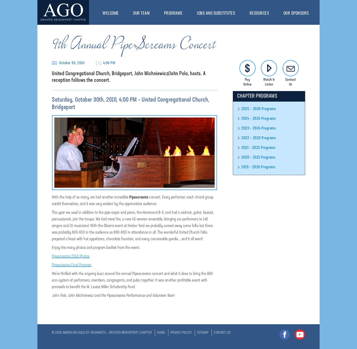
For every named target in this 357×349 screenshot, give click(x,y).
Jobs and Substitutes (216, 13)
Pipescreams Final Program (72, 265)
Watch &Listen (269, 82)
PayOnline (247, 82)
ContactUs (290, 82)
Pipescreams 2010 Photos (71, 256)
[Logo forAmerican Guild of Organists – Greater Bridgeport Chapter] (63, 12)
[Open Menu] (121, 13)
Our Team (141, 13)
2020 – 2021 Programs (258, 158)
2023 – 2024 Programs (258, 128)
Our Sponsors (296, 13)
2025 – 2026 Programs (258, 109)
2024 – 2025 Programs (258, 119)
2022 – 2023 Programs (258, 138)
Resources (259, 13)
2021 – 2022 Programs (258, 148)
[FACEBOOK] (285, 334)
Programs (173, 13)
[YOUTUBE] (300, 334)
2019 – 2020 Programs (258, 167)
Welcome (110, 13)
